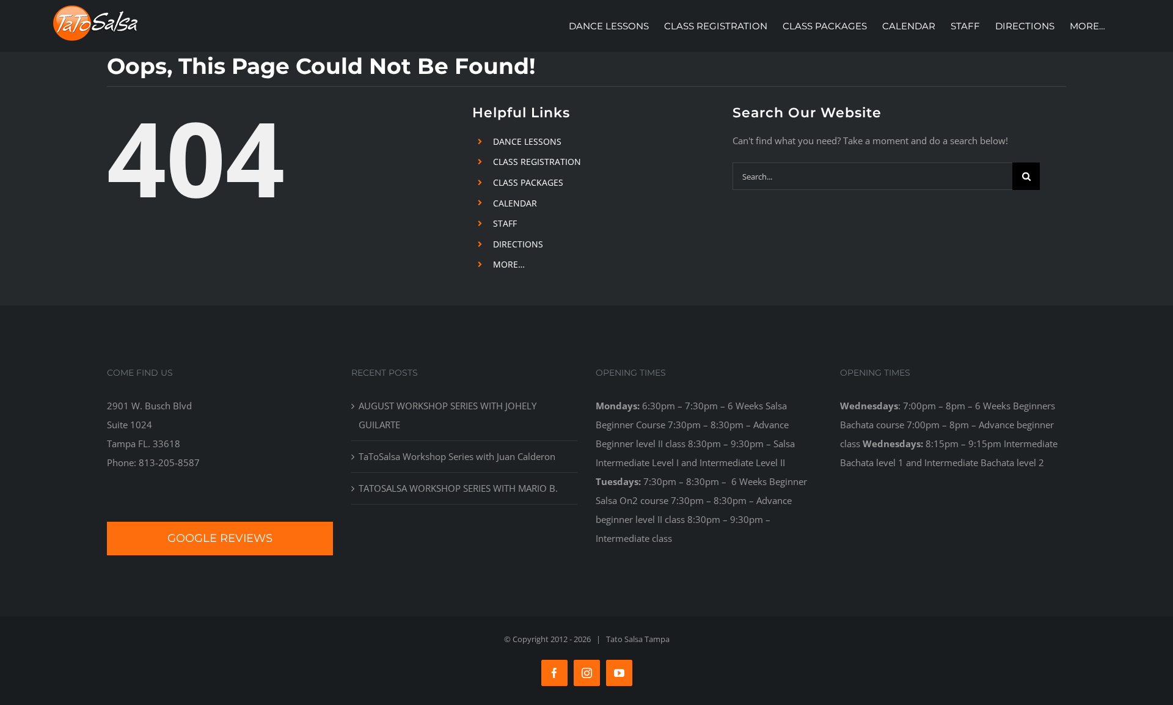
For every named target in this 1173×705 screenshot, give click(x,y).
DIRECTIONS (518, 244)
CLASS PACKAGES (528, 182)
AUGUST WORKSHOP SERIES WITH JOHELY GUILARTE (447, 415)
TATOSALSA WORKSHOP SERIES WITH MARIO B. (458, 488)
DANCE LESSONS (527, 141)
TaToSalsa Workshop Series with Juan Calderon (457, 456)
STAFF (505, 223)
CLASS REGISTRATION (537, 161)
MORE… (509, 264)
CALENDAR (515, 203)
